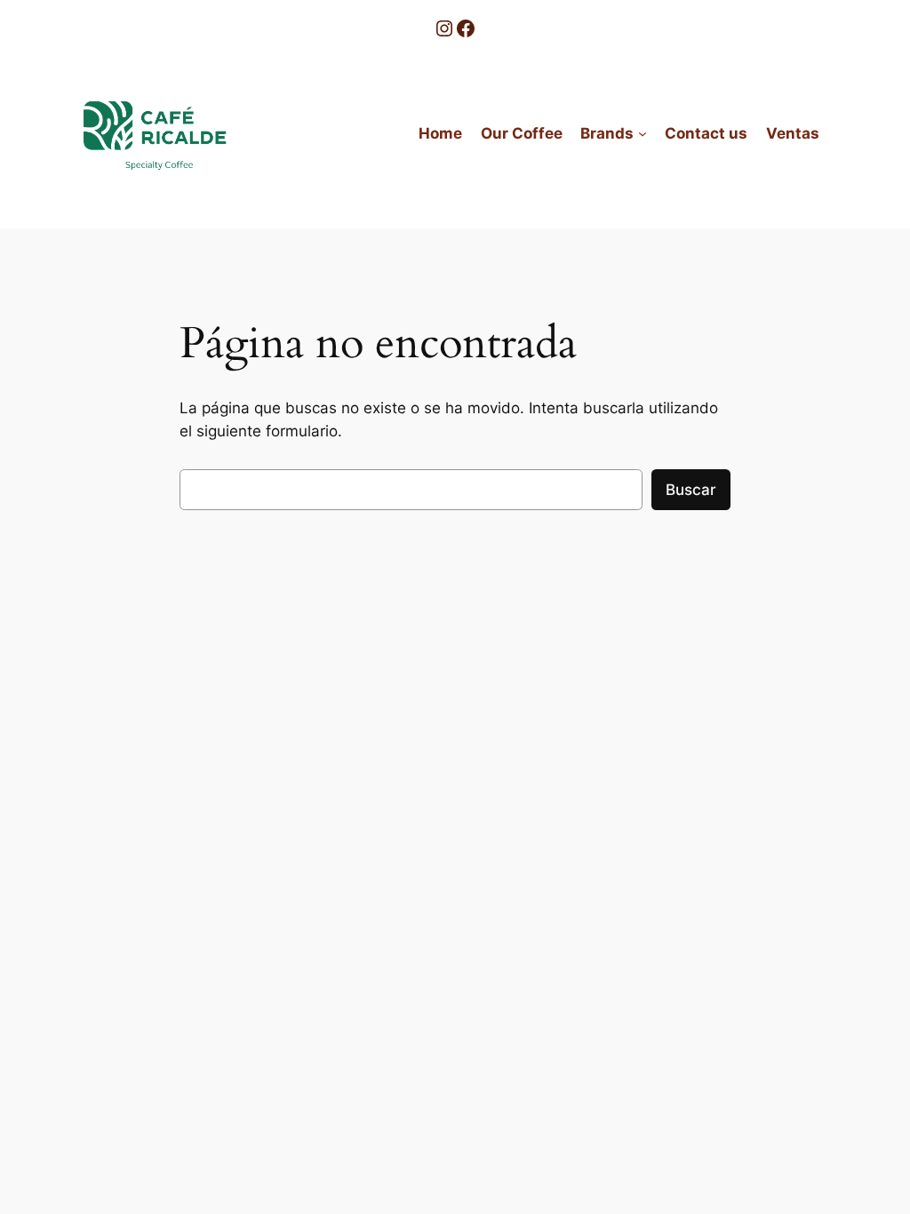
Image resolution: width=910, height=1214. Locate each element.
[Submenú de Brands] (642, 133)
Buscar (691, 490)
